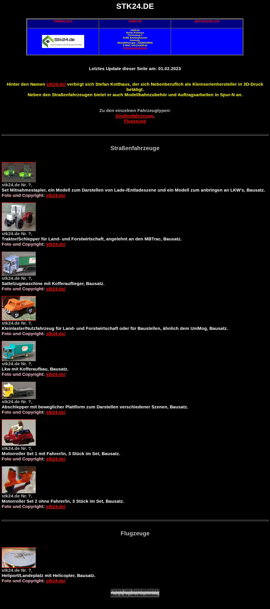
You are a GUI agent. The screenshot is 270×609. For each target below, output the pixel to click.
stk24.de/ (56, 84)
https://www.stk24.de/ (135, 48)
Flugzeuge (135, 121)
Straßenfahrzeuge (134, 115)
